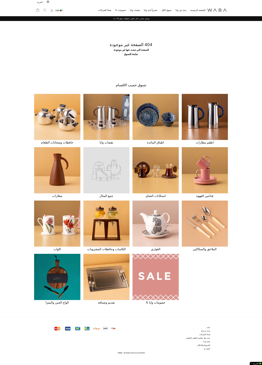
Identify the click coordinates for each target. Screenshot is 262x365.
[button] (256, 363)
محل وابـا (206, 341)
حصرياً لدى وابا (150, 10)
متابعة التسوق (131, 54)
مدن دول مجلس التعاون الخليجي (198, 338)
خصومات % (120, 10)
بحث (208, 327)
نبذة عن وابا (181, 10)
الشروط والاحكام (203, 345)
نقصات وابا (135, 10)
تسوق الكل (167, 10)
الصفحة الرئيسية (197, 10)
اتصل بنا (207, 349)
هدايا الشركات (104, 10)
